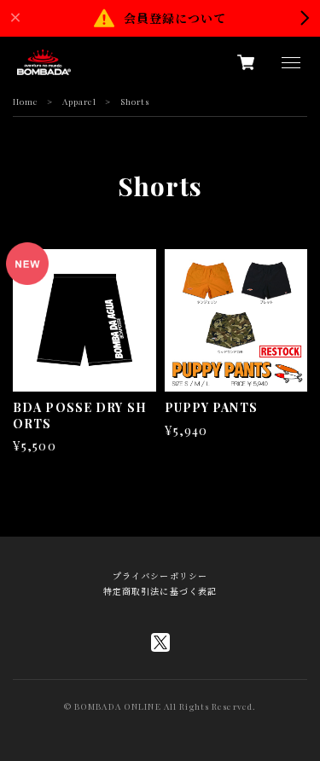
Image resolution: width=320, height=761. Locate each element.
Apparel (79, 101)
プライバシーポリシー (160, 576)
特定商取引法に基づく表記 (160, 591)
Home (25, 101)
